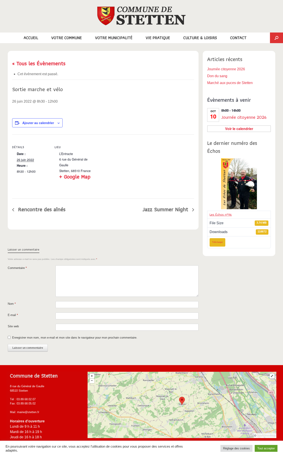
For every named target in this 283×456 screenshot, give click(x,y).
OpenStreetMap (266, 435)
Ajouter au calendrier (38, 123)
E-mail (13, 315)
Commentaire (17, 268)
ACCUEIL (31, 37)
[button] (276, 38)
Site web (13, 326)
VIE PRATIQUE (158, 37)
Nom (12, 303)
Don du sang (217, 76)
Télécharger (217, 242)
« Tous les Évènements (38, 63)
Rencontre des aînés (40, 209)
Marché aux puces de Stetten (230, 83)
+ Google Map (74, 176)
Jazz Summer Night (166, 209)
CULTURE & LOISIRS (200, 37)
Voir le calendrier (239, 128)
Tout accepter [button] (266, 448)
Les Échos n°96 (221, 214)
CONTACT (238, 37)
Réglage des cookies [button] (236, 448)
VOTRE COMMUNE (66, 37)
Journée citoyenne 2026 (226, 69)
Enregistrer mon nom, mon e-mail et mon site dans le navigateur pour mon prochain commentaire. (74, 337)
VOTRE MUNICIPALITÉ (113, 37)
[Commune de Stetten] (141, 16)
